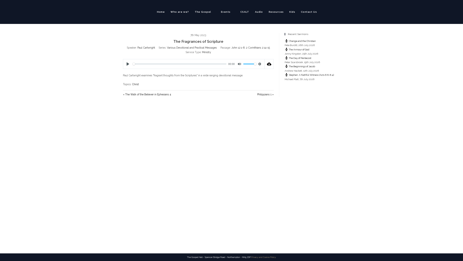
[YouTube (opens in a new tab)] (338, 11)
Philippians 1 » (265, 94)
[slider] (179, 64)
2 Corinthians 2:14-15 (258, 47)
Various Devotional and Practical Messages (192, 47)
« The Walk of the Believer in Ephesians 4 (147, 94)
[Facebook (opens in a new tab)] (332, 11)
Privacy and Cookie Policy (263, 257)
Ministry (206, 52)
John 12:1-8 (238, 47)
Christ (135, 84)
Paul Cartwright (146, 47)
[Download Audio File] (269, 64)
